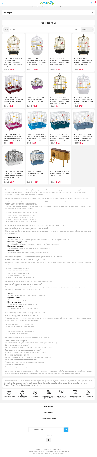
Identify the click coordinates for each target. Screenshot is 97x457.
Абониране (66, 429)
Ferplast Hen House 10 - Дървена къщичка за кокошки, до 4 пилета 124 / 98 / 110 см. (59, 173)
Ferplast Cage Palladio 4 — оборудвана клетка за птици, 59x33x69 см (35, 173)
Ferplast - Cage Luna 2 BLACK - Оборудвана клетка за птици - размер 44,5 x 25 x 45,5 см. (36, 99)
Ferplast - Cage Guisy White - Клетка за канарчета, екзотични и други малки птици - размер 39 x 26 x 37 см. (13, 100)
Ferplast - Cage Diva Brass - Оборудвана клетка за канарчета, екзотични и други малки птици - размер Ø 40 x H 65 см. (83, 61)
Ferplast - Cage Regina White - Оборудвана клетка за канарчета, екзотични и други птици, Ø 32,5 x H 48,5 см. (83, 100)
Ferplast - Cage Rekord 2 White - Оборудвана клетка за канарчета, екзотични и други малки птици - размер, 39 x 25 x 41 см (36, 137)
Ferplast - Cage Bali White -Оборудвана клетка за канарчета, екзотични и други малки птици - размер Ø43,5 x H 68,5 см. (36, 61)
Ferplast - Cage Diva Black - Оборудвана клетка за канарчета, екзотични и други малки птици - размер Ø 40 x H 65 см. (59, 61)
